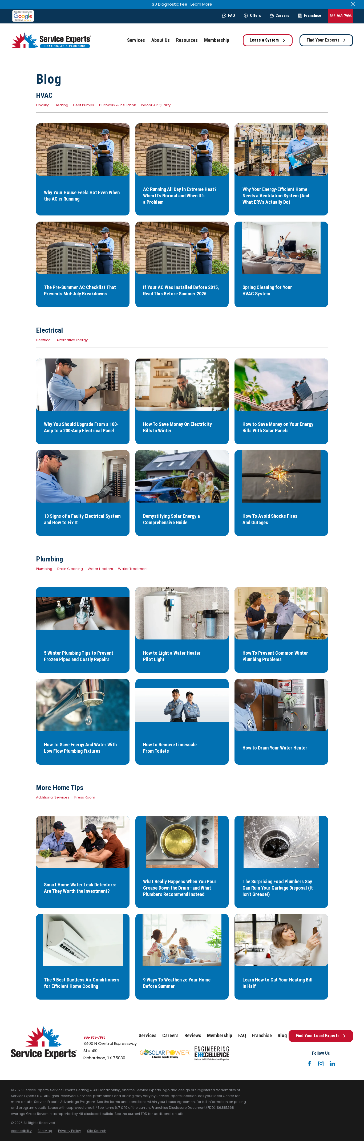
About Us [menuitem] (160, 40)
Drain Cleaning (70, 568)
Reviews (192, 1035)
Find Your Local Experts (317, 1035)
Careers (282, 15)
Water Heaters (100, 568)
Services (147, 1035)
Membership (219, 1035)
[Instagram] (321, 1063)
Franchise (312, 15)
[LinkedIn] (332, 1063)
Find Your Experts (323, 40)
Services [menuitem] (136, 40)
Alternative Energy (72, 340)
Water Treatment (133, 568)
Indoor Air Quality (156, 105)
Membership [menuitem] (216, 40)
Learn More (201, 4)
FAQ (231, 15)
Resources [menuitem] (187, 40)
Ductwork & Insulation (117, 105)
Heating (61, 105)
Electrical (43, 340)
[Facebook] (309, 1063)
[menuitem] (21, 1131)
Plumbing (44, 568)
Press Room (84, 797)
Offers (255, 15)
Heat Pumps (83, 105)
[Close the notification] (353, 4)
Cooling (43, 105)
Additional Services (52, 797)
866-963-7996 (340, 16)
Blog (282, 1035)
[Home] (51, 40)
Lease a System (264, 40)
